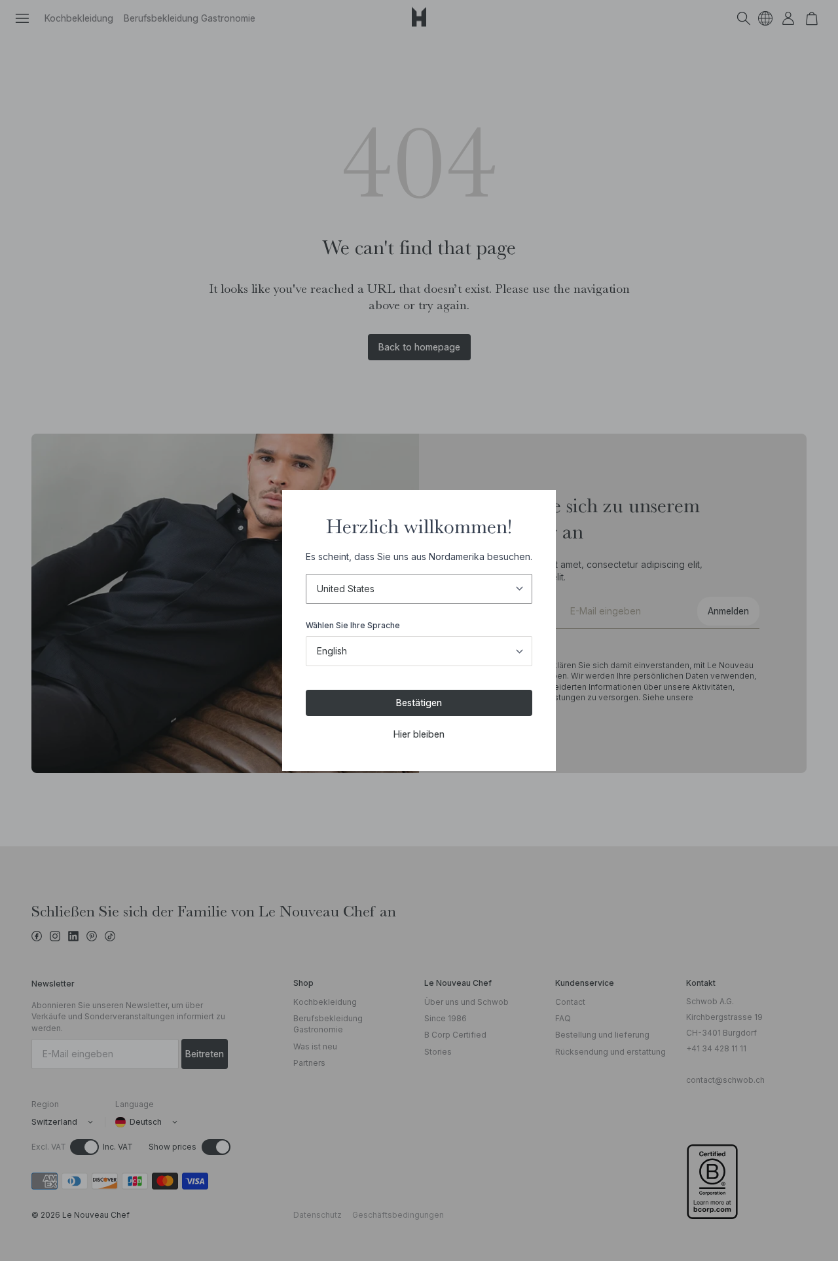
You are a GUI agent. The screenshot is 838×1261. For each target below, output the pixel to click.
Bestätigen (419, 702)
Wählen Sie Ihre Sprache (353, 625)
